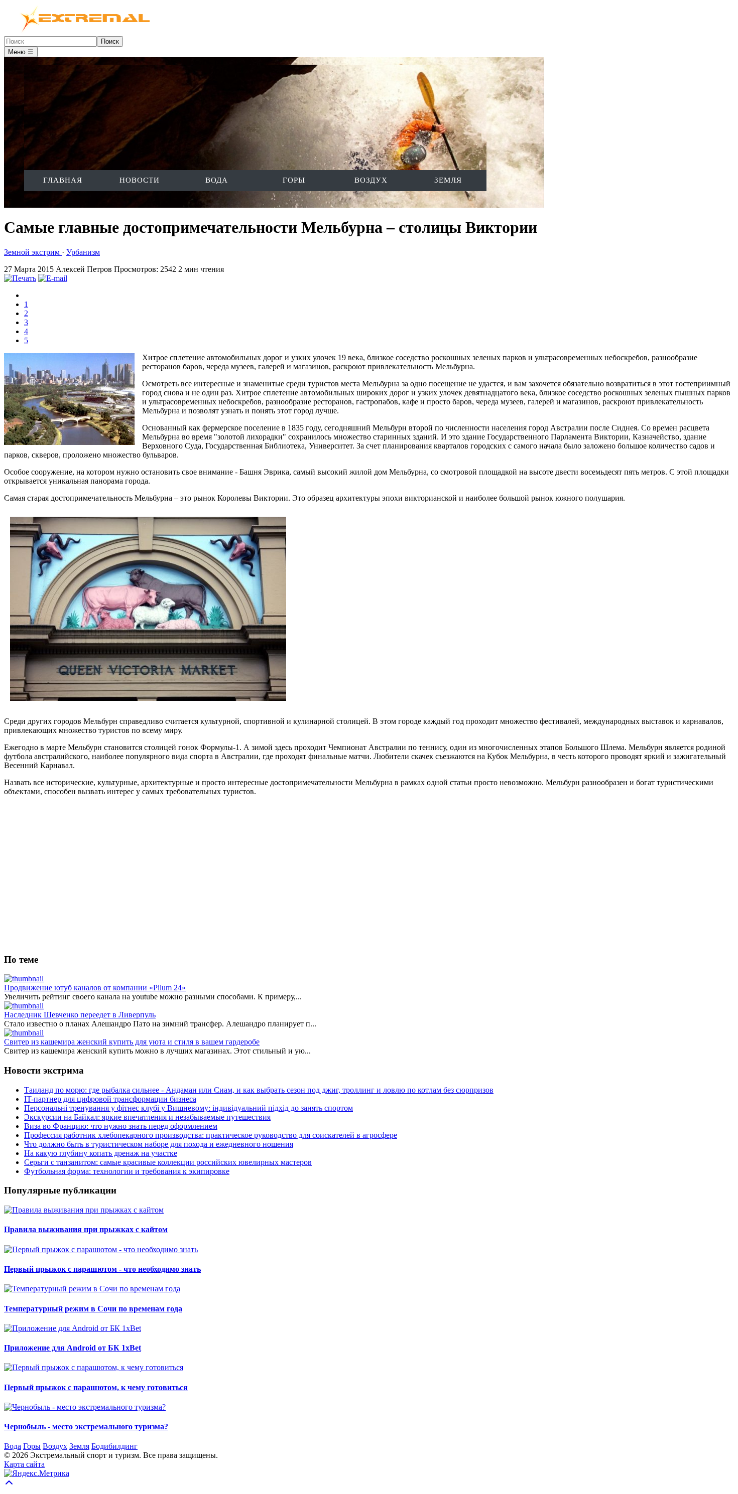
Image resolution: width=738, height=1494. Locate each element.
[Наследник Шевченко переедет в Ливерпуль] (24, 1005)
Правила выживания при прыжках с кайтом (86, 1229)
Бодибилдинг (114, 1446)
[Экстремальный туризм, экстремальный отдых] (79, 31)
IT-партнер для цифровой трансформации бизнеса (110, 1099)
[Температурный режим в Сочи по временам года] (92, 1288)
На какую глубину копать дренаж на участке (100, 1153)
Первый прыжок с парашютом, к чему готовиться (96, 1387)
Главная (62, 180)
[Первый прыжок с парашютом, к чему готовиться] (93, 1367)
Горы (294, 180)
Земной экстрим (33, 252)
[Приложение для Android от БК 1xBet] (72, 1328)
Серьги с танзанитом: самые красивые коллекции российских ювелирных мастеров (168, 1162)
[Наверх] (9, 1485)
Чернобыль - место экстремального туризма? (86, 1426)
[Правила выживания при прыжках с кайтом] (84, 1210)
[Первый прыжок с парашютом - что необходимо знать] (101, 1249)
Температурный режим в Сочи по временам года (93, 1308)
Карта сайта (24, 1464)
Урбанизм (83, 252)
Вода (216, 180)
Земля (448, 180)
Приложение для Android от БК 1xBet (72, 1347)
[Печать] (20, 278)
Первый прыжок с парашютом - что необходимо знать (102, 1269)
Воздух (371, 180)
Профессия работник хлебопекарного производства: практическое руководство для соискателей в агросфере (210, 1135)
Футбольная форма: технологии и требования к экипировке (126, 1171)
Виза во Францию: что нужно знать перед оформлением (120, 1126)
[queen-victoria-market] (148, 704)
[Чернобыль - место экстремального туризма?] (85, 1407)
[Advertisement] (305, 874)
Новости (139, 180)
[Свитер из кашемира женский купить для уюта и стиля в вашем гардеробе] (24, 1032)
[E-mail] (52, 278)
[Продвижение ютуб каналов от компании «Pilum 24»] (24, 978)
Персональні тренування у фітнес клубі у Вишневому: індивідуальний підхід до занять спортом (188, 1108)
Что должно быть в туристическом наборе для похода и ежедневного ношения (158, 1144)
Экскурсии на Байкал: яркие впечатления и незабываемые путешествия (147, 1117)
